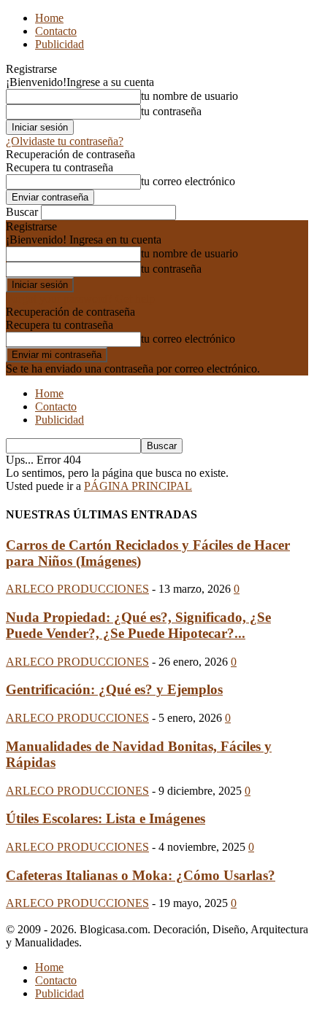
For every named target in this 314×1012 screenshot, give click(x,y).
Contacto (56, 31)
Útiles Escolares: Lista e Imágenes (105, 818)
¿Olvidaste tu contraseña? (64, 141)
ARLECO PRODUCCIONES (77, 589)
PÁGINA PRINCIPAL (138, 486)
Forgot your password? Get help (80, 298)
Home (49, 18)
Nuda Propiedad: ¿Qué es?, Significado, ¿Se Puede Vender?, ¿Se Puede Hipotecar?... (138, 625)
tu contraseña (171, 111)
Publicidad (59, 44)
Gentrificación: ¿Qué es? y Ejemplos (114, 689)
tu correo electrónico (188, 181)
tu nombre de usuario (189, 96)
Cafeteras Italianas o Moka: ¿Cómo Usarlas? (140, 875)
